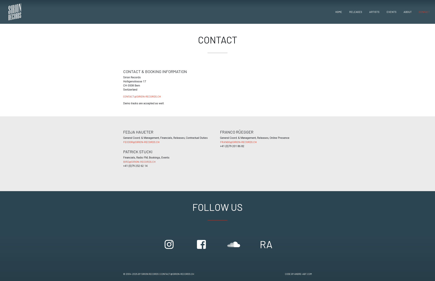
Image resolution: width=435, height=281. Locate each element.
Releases (355, 11)
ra (266, 244)
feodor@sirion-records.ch (141, 142)
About (408, 11)
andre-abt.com (303, 274)
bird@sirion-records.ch (139, 161)
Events (391, 11)
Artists (374, 11)
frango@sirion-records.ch (238, 142)
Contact (424, 11)
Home (338, 11)
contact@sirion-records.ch (142, 96)
